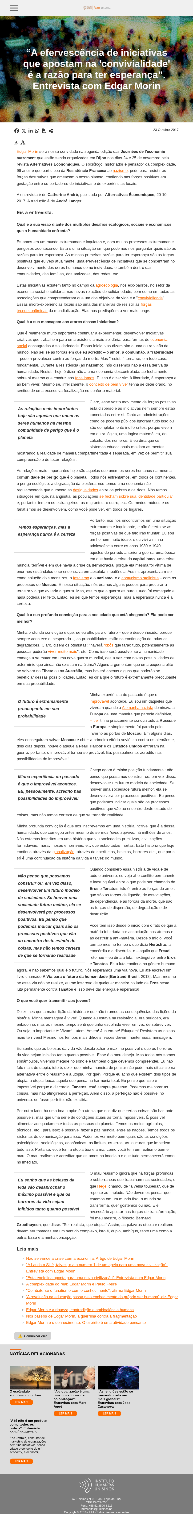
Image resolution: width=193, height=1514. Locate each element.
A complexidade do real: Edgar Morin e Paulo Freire (71, 1284)
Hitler (94, 720)
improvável (99, 701)
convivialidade (150, 298)
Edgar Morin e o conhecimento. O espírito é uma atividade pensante (86, 1322)
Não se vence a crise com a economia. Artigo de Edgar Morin (80, 1258)
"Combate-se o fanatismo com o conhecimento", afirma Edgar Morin (86, 1290)
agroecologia (107, 285)
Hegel (102, 1186)
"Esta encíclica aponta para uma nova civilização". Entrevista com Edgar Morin (95, 1278)
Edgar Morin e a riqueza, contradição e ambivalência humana (80, 1310)
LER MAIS (21, 1402)
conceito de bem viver (108, 384)
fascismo (81, 578)
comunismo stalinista (140, 578)
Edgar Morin (27, 151)
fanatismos (84, 378)
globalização (63, 852)
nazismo (120, 170)
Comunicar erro (32, 1336)
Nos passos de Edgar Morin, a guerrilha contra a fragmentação (81, 1316)
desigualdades (85, 490)
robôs (108, 645)
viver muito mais (62, 651)
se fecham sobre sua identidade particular (136, 496)
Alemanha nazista (137, 707)
